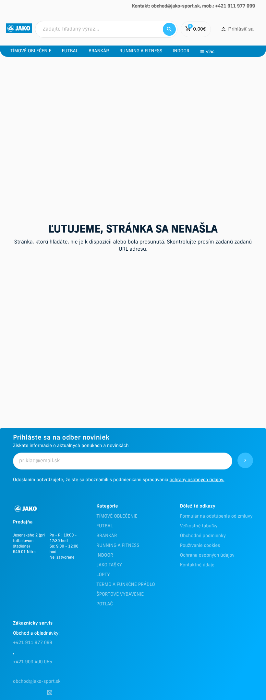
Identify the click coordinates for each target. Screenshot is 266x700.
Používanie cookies (200, 545)
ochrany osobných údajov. (197, 480)
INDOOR (104, 555)
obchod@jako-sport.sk (37, 681)
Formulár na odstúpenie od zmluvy (216, 516)
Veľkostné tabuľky (199, 526)
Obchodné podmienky (203, 536)
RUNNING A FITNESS (117, 545)
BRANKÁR (106, 536)
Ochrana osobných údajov (207, 555)
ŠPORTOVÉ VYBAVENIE (120, 594)
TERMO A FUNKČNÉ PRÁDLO (125, 584)
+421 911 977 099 (32, 643)
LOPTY (103, 575)
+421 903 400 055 (32, 662)
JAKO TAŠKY (109, 565)
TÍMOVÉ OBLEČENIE (116, 516)
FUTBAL (104, 526)
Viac (210, 51)
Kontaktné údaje (197, 565)
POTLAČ (104, 604)
